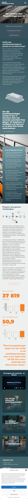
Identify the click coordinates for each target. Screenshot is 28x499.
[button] (26, 470)
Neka (14, 490)
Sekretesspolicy (17, 497)
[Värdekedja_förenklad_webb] (14, 211)
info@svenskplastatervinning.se (10, 464)
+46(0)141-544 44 (7, 462)
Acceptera (14, 487)
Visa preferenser (14, 494)
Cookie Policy (10, 497)
